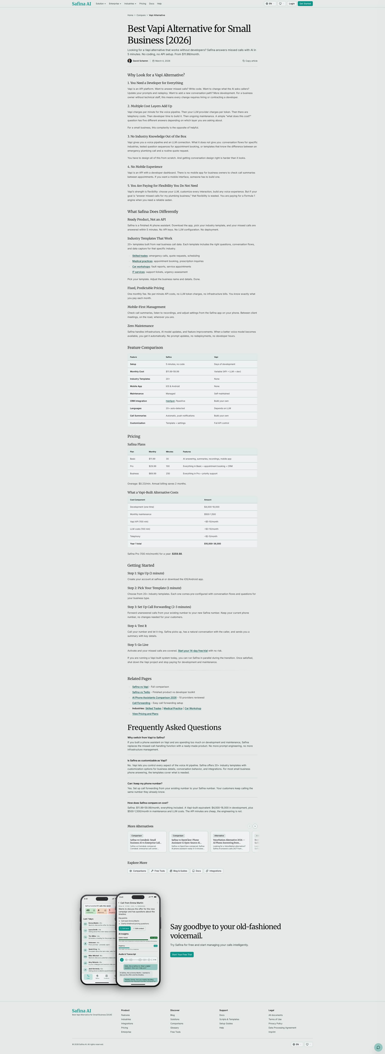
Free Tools (160, 871)
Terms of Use (275, 1019)
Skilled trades (140, 255)
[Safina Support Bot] (378, 1047)
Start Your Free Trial (182, 954)
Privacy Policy (275, 1023)
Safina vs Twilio (141, 692)
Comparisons (139, 871)
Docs (151, 3)
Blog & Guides (180, 871)
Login (292, 3)
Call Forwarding (141, 702)
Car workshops (141, 266)
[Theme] (281, 3)
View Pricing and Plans (145, 713)
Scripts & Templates (229, 1019)
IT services (138, 271)
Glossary (174, 1027)
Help (159, 3)
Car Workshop (193, 708)
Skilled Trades (153, 708)
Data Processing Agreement (282, 1027)
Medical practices (142, 261)
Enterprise (114, 3)
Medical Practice (173, 708)
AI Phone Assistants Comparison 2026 (154, 697)
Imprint (272, 1032)
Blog (172, 1015)
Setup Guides (226, 1023)
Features (125, 1015)
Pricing (142, 3)
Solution (100, 3)
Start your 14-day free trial (193, 650)
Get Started (305, 3)
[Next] (255, 826)
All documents (276, 1015)
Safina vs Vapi (140, 686)
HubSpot (170, 401)
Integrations (215, 871)
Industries (129, 3)
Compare (141, 15)
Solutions (174, 1019)
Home (130, 15)
